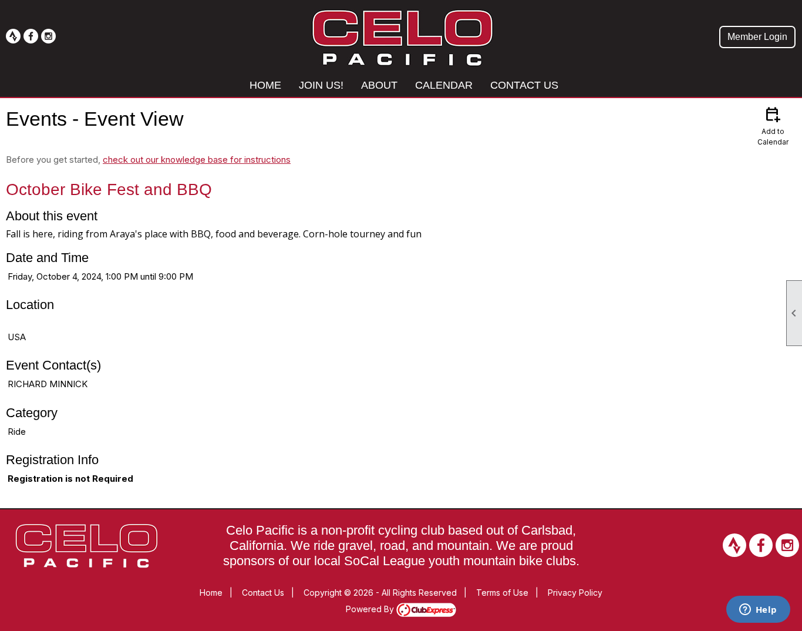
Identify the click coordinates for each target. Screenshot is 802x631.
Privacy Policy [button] (575, 593)
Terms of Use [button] (502, 593)
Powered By (371, 609)
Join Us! (321, 85)
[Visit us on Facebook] (30, 36)
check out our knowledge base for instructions (197, 159)
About (379, 85)
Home (265, 85)
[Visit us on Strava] (13, 36)
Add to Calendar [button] (772, 125)
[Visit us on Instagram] (48, 36)
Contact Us (524, 85)
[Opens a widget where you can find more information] (758, 610)
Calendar (444, 85)
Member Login (757, 37)
